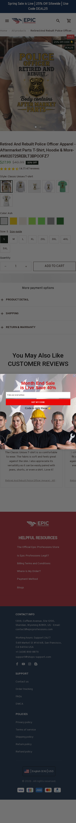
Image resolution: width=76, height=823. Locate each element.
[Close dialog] (74, 376)
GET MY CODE (38, 402)
